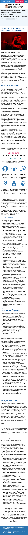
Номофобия (24, 16)
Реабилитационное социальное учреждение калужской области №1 (15, 6)
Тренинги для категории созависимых (9, 25)
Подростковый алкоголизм (7, 16)
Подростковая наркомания (7, 14)
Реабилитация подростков (20, 10)
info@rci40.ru (13, 2)
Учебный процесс (5, 12)
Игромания (17, 16)
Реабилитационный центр (7, 10)
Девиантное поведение (16, 12)
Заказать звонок (19, 1)
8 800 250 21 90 (6, 1)
